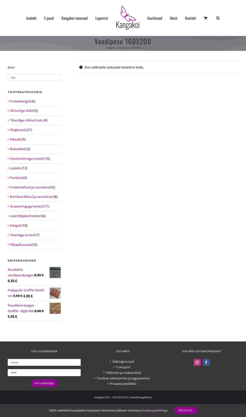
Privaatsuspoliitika (123, 383)
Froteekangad (20, 101)
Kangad (15, 225)
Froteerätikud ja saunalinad (30, 187)
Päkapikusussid (21, 244)
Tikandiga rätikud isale (26, 120)
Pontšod (16, 177)
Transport (123, 367)
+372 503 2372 (120, 397)
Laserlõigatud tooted (25, 216)
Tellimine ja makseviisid (123, 372)
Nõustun (185, 410)
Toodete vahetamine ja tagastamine (123, 378)
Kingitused (18, 129)
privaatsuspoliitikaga (153, 410)
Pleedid (15, 139)
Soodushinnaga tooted (26, 158)
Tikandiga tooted (22, 235)
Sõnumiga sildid (21, 110)
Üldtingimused (123, 361)
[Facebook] (206, 362)
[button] (202, 18)
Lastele (15, 168)
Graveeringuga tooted (26, 206)
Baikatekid (18, 149)
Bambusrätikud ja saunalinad (31, 196)
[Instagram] (197, 362)
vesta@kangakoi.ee (141, 397)
